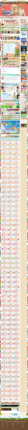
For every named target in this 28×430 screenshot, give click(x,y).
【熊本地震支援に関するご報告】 (5, 71)
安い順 (10, 50)
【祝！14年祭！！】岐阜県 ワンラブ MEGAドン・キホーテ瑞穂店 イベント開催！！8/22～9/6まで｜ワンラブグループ (10, 76)
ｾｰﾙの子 (13, 50)
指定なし (8, 50)
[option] (14, 10)
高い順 (12, 50)
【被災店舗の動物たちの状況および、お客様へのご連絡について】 (7, 73)
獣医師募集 (23, 426)
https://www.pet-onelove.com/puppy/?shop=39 (7, 80)
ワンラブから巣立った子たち (3, 426)
